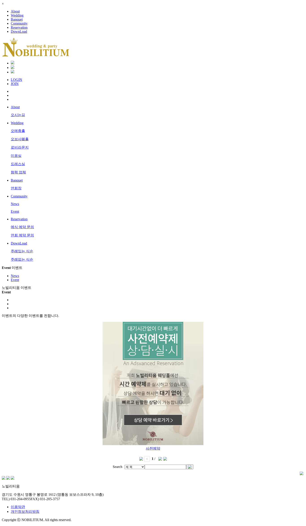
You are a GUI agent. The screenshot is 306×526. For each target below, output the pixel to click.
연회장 (16, 188)
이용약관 (18, 507)
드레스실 (18, 164)
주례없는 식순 (22, 259)
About (15, 11)
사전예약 (153, 448)
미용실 (16, 156)
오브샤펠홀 (20, 139)
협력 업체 (18, 172)
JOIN (15, 84)
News (15, 204)
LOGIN (16, 80)
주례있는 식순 (22, 251)
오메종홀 (18, 131)
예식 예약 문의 (22, 227)
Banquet (17, 19)
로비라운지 (20, 147)
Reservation (19, 27)
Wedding (17, 15)
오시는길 (18, 115)
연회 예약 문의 (22, 235)
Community (19, 23)
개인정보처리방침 (25, 511)
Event (15, 211)
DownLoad (19, 31)
